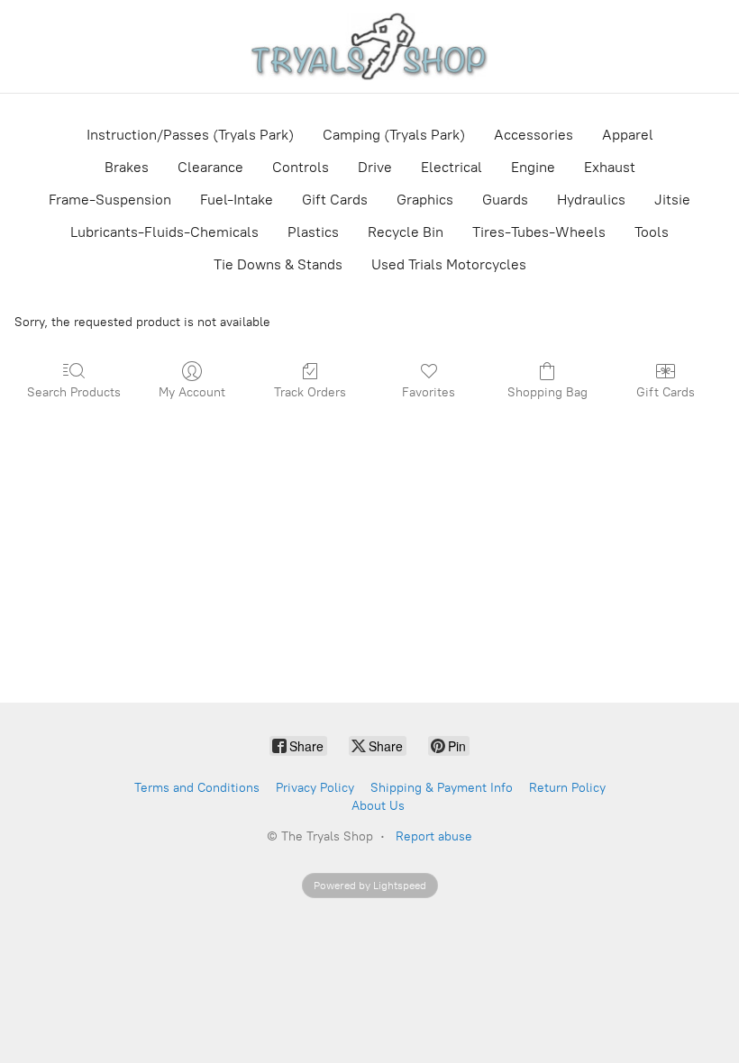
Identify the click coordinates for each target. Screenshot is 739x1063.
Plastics (313, 232)
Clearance (210, 167)
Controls (300, 167)
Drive (375, 167)
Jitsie (672, 199)
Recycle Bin (405, 232)
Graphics (425, 199)
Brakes (127, 167)
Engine (533, 167)
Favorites (428, 392)
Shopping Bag (547, 392)
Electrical (451, 167)
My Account (192, 392)
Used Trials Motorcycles (448, 264)
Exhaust (609, 167)
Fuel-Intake (236, 199)
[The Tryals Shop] (370, 46)
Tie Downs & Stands (278, 264)
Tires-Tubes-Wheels (539, 232)
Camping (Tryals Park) (394, 134)
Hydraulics (591, 199)
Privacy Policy (315, 787)
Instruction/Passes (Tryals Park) (190, 134)
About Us (378, 805)
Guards (505, 199)
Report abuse (434, 836)
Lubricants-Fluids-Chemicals (164, 232)
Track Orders (310, 392)
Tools (651, 232)
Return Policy (567, 787)
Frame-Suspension (110, 199)
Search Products (74, 392)
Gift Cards (335, 199)
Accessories (533, 134)
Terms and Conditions (197, 787)
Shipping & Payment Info (441, 787)
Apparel (627, 134)
